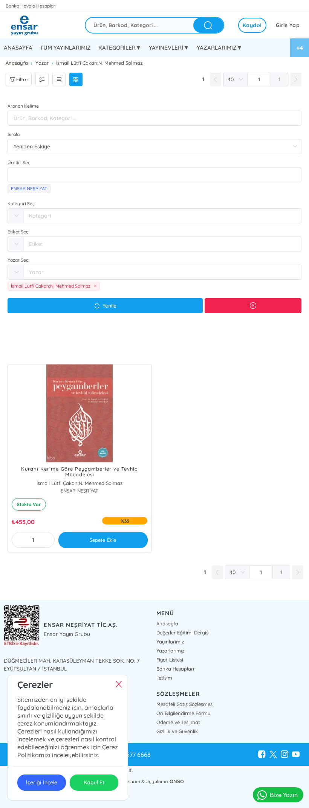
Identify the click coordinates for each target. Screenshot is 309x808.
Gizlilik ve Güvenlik (177, 731)
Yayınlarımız (170, 642)
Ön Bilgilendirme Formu (183, 713)
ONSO (177, 781)
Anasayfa (167, 623)
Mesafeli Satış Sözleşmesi (185, 704)
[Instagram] (284, 754)
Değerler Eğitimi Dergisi (183, 633)
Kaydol (252, 25)
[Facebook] (262, 754)
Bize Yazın (284, 795)
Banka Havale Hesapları (31, 6)
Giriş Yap (288, 25)
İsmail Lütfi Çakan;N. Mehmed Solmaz (79, 483)
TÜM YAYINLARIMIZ (65, 47)
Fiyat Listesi (169, 660)
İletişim (164, 678)
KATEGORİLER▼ (119, 47)
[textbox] (154, 174)
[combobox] (154, 174)
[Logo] (30, 25)
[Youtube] (295, 754)
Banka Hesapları (175, 669)
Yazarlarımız (170, 651)
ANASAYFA (18, 47)
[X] (273, 754)
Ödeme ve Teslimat (178, 722)
